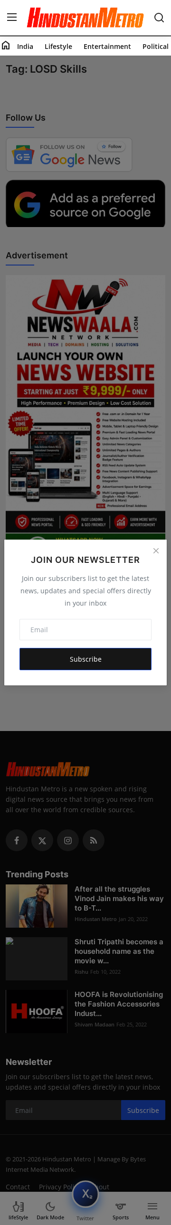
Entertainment (107, 46)
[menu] (12, 17)
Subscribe (86, 659)
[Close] (156, 550)
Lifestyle (58, 46)
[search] (159, 17)
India (25, 46)
